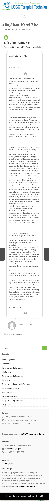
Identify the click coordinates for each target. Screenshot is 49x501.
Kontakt (39, 496)
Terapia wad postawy (10, 388)
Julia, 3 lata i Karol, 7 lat (17, 42)
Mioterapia (6, 372)
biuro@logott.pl (16, 448)
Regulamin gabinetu (26, 486)
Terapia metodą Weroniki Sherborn (16, 384)
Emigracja (6, 404)
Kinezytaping (7, 392)
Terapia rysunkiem (9, 396)
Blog (8, 30)
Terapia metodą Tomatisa (12, 368)
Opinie (23, 496)
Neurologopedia (8, 359)
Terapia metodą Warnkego (13, 400)
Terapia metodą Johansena (12, 376)
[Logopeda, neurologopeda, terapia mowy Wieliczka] (24, 6)
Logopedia (6, 363)
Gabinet (31, 496)
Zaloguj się (9, 463)
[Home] (4, 30)
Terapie (16, 496)
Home (8, 496)
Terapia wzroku (8, 380)
